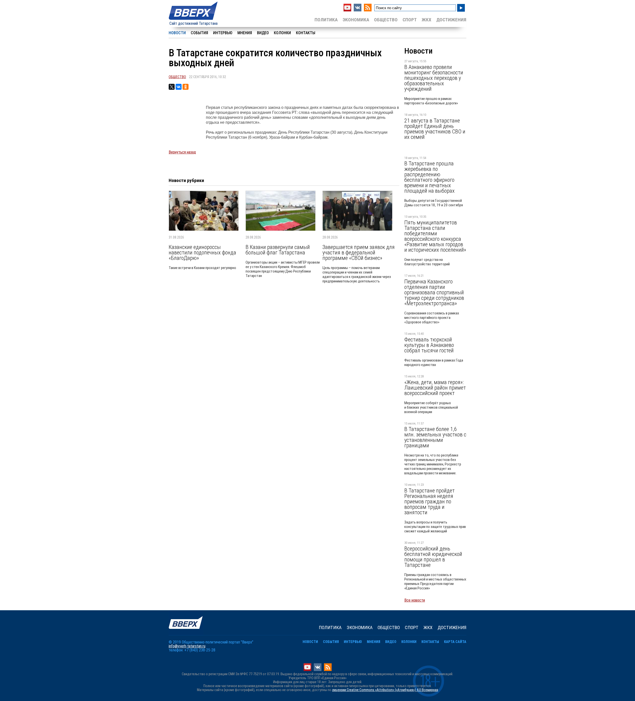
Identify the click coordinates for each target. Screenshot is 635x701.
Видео (263, 32)
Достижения (451, 20)
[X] (172, 87)
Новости (177, 32)
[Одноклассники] (186, 87)
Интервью (222, 32)
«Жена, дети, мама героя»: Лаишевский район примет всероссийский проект (435, 387)
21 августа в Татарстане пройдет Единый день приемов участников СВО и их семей (434, 129)
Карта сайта (455, 642)
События (199, 32)
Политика (326, 20)
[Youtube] (347, 10)
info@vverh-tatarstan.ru (187, 646)
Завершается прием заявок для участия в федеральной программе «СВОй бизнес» (358, 252)
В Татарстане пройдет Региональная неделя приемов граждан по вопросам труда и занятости (429, 501)
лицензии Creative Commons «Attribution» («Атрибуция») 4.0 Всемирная (385, 690)
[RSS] (368, 10)
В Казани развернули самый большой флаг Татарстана (278, 249)
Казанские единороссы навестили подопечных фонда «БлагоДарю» (202, 252)
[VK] (357, 10)
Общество (386, 20)
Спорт (410, 20)
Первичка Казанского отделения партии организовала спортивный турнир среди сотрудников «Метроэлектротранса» (434, 292)
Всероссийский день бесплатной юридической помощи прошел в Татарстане (433, 557)
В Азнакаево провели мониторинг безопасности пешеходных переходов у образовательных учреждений (433, 77)
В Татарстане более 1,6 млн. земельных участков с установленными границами (435, 437)
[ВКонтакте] (179, 87)
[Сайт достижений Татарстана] (193, 20)
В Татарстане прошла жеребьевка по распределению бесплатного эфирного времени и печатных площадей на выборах (429, 177)
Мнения (244, 32)
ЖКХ (426, 20)
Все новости (414, 600)
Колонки (282, 32)
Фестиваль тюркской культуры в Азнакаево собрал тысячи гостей (429, 345)
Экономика (356, 20)
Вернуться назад (182, 152)
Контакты (305, 32)
